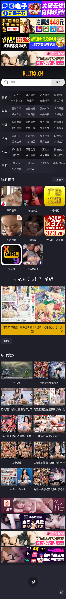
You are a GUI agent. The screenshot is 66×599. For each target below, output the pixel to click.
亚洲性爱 (16, 122)
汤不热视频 (59, 163)
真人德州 (30, 94)
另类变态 (59, 127)
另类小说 (30, 155)
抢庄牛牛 (59, 100)
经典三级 (30, 127)
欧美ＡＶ (44, 108)
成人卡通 (44, 122)
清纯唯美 (30, 141)
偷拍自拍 (30, 122)
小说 (4, 152)
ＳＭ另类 (59, 114)
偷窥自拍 (16, 135)
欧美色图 (44, 135)
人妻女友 (44, 149)
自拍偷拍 (30, 108)
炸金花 (30, 100)
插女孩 (16, 163)
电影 (4, 124)
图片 (4, 138)
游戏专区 (59, 94)
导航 (4, 165)
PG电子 (16, 94)
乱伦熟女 (44, 127)
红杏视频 (16, 168)
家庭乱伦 (30, 149)
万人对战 (44, 94)
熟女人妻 (16, 114)
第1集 (6, 340)
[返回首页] (61, 592)
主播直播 (44, 114)
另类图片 (59, 141)
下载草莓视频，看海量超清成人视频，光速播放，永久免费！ (33, 329)
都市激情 (16, 149)
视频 (4, 111)
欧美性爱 (59, 122)
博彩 (4, 97)
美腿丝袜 (16, 141)
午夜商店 (30, 163)
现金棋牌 (44, 100)
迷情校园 (16, 155)
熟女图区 (44, 141)
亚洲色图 (30, 135)
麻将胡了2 (16, 100)
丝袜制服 (30, 114)
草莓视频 (44, 163)
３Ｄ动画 (59, 108)
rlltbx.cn (33, 73)
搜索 (58, 82)
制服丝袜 (16, 127)
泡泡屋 (30, 168)
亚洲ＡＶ (16, 108)
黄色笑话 (44, 155)
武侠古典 (59, 149)
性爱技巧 (59, 155)
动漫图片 (59, 135)
